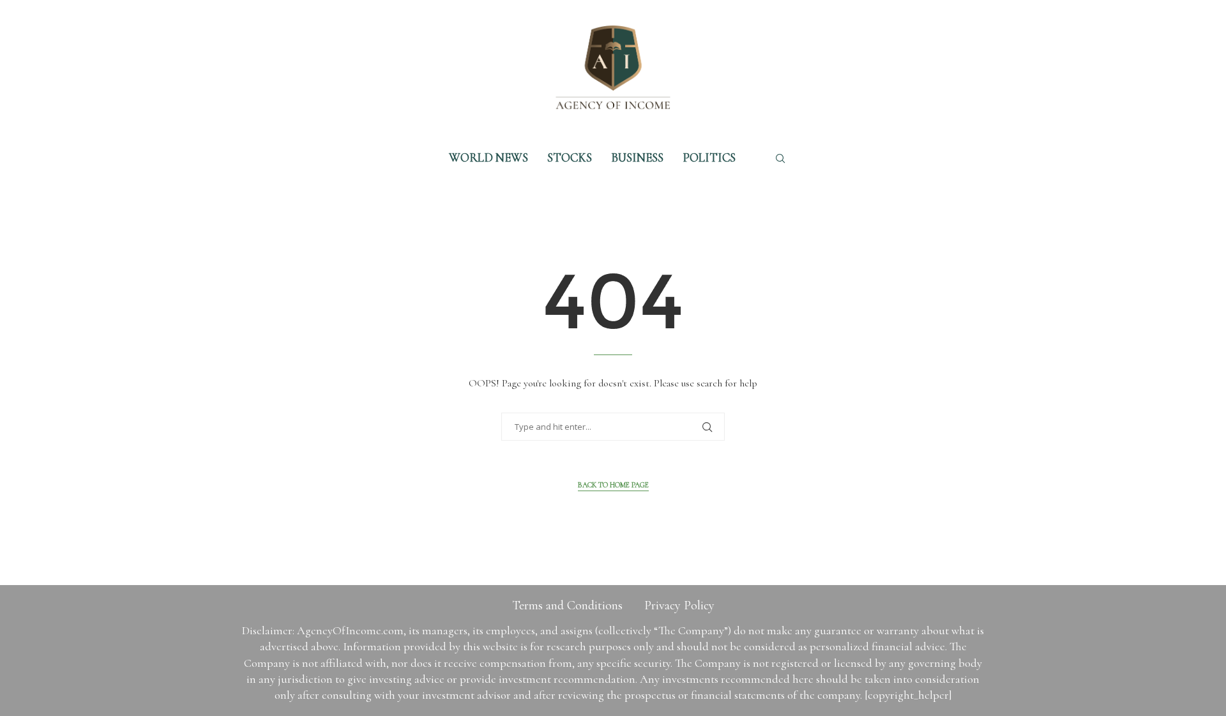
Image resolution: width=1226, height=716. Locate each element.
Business (637, 157)
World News (488, 157)
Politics (709, 157)
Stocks (569, 157)
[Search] (780, 158)
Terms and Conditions (567, 605)
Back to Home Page (613, 484)
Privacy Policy (679, 605)
